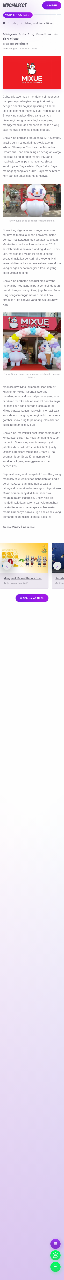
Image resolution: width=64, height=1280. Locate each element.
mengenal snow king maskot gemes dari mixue (42, 23)
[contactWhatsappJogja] (55, 1255)
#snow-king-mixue (23, 527)
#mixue (7, 527)
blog (15, 23)
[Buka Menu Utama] (55, 1244)
